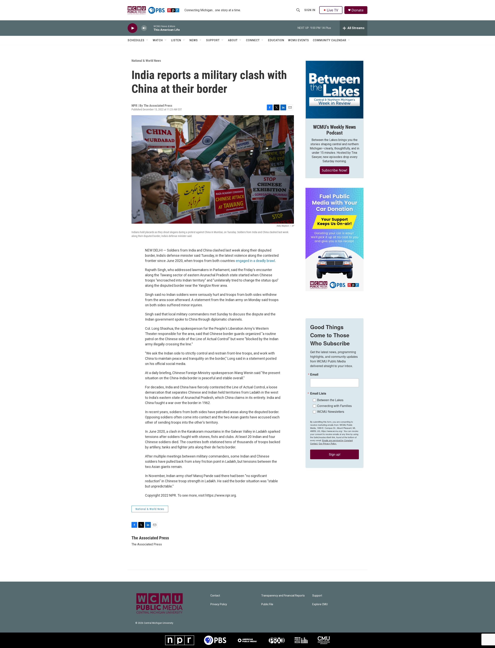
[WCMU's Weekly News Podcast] (334, 89)
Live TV (332, 10)
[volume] (144, 28)
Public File (267, 604)
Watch (158, 40)
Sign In (309, 10)
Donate (358, 10)
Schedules (136, 40)
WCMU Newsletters (330, 411)
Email (314, 374)
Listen (176, 40)
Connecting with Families (334, 405)
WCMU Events (298, 40)
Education (276, 40)
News (193, 40)
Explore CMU (320, 604)
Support (213, 40)
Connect (253, 40)
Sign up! (334, 454)
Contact (215, 595)
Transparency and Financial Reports (283, 595)
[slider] (150, 28)
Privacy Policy (218, 604)
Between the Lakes (330, 400)
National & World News (146, 61)
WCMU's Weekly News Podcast (334, 130)
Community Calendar (329, 40)
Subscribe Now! (334, 170)
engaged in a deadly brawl (255, 261)
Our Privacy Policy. (328, 443)
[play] (132, 28)
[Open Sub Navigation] (147, 40)
